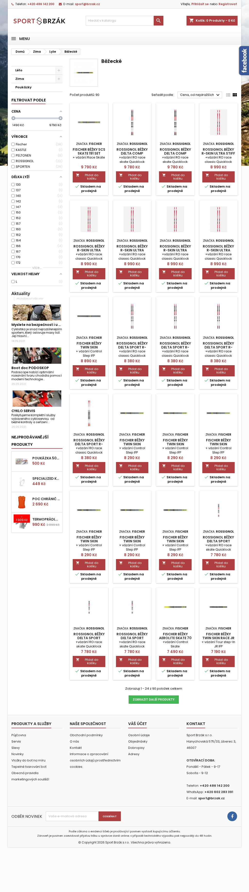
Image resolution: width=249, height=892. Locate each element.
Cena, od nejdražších (200, 95)
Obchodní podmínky (86, 735)
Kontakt (76, 747)
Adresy (133, 754)
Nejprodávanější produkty (30, 440)
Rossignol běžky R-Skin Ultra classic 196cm (132, 250)
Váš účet (137, 724)
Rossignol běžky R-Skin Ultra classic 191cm (175, 250)
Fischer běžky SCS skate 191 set (89, 151)
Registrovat (228, 4)
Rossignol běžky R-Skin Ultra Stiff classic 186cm (218, 153)
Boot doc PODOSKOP (30, 367)
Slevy (15, 747)
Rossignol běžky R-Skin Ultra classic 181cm (89, 250)
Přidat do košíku (87, 177)
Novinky (17, 754)
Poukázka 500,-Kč (46, 458)
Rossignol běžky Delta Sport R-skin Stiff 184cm (89, 444)
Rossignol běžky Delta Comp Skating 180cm (175, 153)
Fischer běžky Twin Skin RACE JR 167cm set (218, 638)
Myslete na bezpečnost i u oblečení (42, 324)
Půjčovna (18, 735)
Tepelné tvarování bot (28, 766)
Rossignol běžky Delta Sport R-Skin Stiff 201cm (218, 347)
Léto (18, 70)
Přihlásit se (200, 4)
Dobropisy (136, 747)
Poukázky (23, 87)
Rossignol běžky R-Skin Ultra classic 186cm (218, 250)
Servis (16, 741)
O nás (74, 741)
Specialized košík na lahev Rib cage (46, 478)
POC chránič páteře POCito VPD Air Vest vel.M (46, 499)
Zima (19, 78)
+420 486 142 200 (40, 4)
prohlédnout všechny (30, 298)
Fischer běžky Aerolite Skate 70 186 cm (175, 638)
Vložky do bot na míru (28, 760)
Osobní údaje (139, 735)
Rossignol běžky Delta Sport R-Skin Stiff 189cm (175, 347)
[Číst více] (31, 336)
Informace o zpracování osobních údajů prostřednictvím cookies (95, 760)
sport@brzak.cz (87, 4)
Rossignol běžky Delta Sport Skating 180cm (132, 638)
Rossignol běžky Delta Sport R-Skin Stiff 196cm (132, 347)
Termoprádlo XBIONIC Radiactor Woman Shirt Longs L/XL (46, 519)
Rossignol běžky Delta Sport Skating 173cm (218, 541)
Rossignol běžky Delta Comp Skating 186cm (132, 153)
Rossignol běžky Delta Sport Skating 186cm (89, 638)
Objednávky (137, 741)
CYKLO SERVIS (23, 410)
